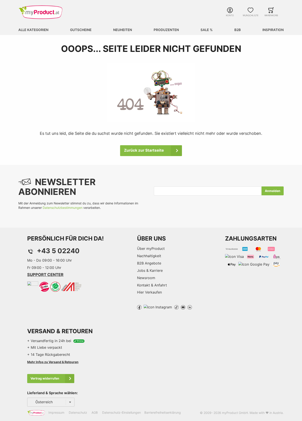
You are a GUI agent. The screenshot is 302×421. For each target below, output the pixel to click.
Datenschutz (78, 412)
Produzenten (166, 30)
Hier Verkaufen (149, 292)
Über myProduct (151, 248)
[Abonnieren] (273, 190)
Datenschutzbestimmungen (62, 208)
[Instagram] (158, 307)
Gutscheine (81, 30)
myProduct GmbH (235, 413)
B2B (237, 30)
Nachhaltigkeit (149, 256)
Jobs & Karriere (150, 270)
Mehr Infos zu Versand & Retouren (52, 362)
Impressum (56, 412)
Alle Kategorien (33, 30)
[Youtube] (183, 307)
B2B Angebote (149, 263)
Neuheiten (122, 30)
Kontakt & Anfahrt (152, 285)
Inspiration (273, 30)
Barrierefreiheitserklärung (162, 412)
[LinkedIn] (189, 307)
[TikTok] (176, 307)
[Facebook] (139, 307)
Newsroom (146, 278)
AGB (95, 412)
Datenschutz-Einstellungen (121, 412)
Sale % (207, 30)
